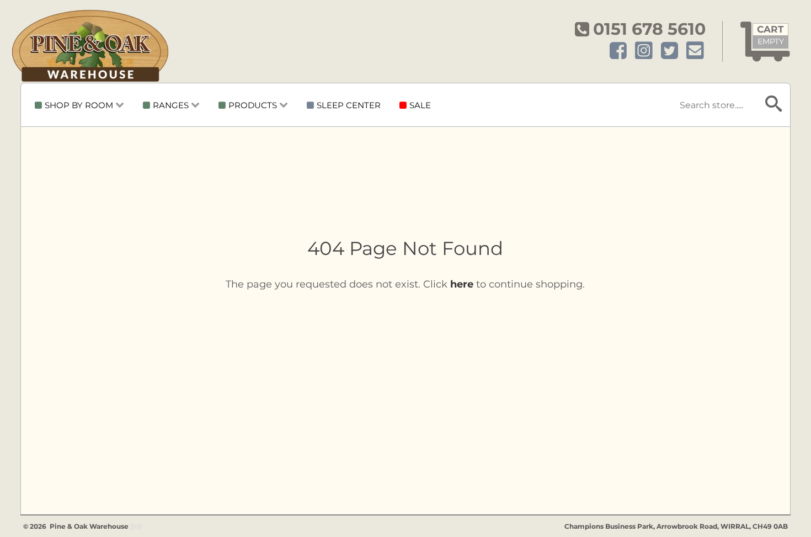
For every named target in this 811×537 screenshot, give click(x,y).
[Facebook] (618, 51)
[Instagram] (644, 51)
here (461, 284)
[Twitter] (669, 51)
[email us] (695, 51)
